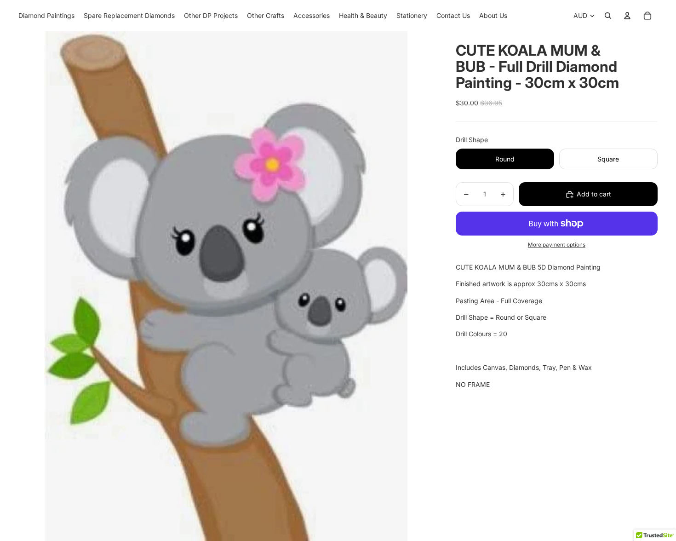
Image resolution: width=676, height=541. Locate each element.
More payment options (556, 245)
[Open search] (608, 16)
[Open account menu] (627, 16)
